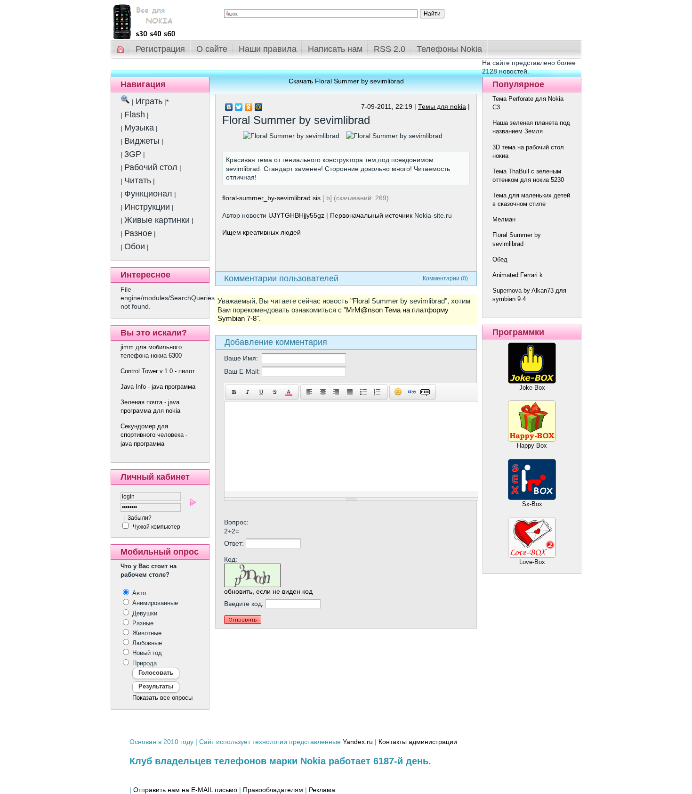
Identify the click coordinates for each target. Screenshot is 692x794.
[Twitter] (239, 107)
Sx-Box (532, 504)
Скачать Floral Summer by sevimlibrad (346, 81)
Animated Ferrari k (517, 274)
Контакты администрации (417, 741)
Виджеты (142, 141)
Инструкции (147, 207)
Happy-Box (532, 445)
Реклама (322, 790)
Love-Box (532, 561)
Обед (499, 259)
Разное (138, 233)
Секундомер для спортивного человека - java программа (154, 435)
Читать (137, 180)
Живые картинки (157, 220)
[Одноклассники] (249, 107)
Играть (149, 101)
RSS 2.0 (389, 49)
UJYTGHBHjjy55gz (296, 215)
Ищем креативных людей (261, 232)
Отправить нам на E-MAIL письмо (185, 790)
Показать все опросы (162, 697)
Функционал (148, 193)
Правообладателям (273, 790)
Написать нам (335, 49)
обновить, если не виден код (268, 591)
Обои (134, 246)
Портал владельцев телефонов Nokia (160, 19)
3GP (132, 154)
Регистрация (160, 49)
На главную (121, 49)
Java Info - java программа (158, 386)
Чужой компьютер (155, 527)
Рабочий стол (150, 167)
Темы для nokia (442, 106)
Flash (134, 114)
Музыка (139, 127)
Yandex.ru (358, 741)
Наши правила (268, 49)
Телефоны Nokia (449, 49)
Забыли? (140, 518)
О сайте (211, 49)
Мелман (503, 219)
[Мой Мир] (259, 107)
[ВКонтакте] (229, 107)
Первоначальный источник (371, 215)
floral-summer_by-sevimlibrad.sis (271, 198)
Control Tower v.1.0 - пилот (158, 371)
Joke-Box (532, 387)
